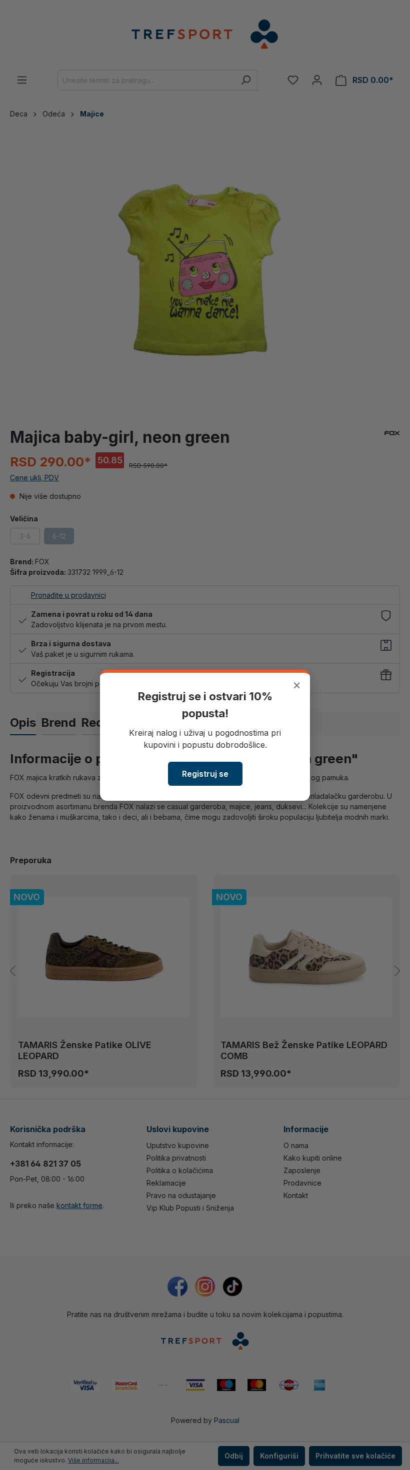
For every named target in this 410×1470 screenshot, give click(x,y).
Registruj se (205, 774)
